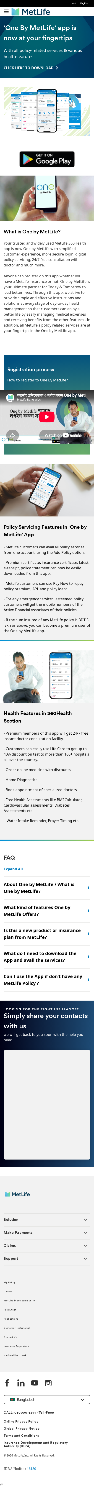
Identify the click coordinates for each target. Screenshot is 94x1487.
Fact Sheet (10, 1310)
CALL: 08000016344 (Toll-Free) (29, 1413)
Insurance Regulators (16, 1346)
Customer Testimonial (17, 1328)
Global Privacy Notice (22, 1429)
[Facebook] (7, 1383)
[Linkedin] (21, 1383)
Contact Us (10, 1337)
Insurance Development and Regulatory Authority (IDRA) (36, 1444)
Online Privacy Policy (21, 1421)
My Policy (10, 1282)
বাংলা (74, 3)
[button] (6, 11)
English (84, 3)
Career (8, 1291)
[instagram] (48, 1383)
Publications (11, 1319)
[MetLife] (21, 1196)
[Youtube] (34, 1383)
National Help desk (15, 1355)
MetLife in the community (19, 1301)
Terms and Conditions (21, 1436)
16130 (31, 1469)
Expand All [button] (13, 868)
